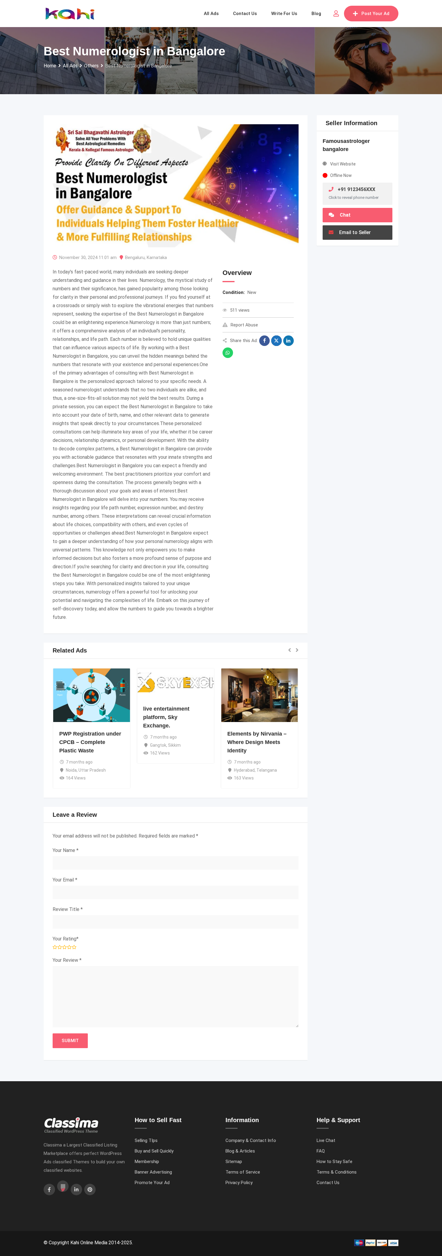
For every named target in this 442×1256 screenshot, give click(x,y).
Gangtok (158, 745)
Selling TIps (146, 1140)
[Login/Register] (336, 14)
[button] (289, 650)
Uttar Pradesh (92, 770)
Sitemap (234, 1161)
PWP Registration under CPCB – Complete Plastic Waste (90, 742)
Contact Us (328, 1182)
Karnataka (157, 257)
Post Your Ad (375, 13)
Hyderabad (244, 770)
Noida (71, 770)
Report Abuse (244, 325)
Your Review (67, 960)
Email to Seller (354, 232)
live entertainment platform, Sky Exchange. (166, 717)
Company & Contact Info (251, 1140)
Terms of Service (243, 1172)
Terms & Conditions (337, 1172)
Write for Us (284, 13)
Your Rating (65, 939)
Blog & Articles (240, 1151)
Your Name (65, 850)
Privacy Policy (239, 1182)
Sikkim (174, 745)
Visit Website (343, 164)
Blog (316, 13)
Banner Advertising (153, 1172)
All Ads (211, 13)
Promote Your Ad (152, 1182)
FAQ (321, 1151)
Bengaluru (135, 257)
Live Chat (326, 1140)
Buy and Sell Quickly (154, 1151)
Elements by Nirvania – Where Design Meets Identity (257, 742)
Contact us (245, 13)
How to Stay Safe (334, 1161)
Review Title (68, 909)
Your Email (65, 880)
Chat (345, 215)
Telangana (266, 770)
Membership (147, 1161)
